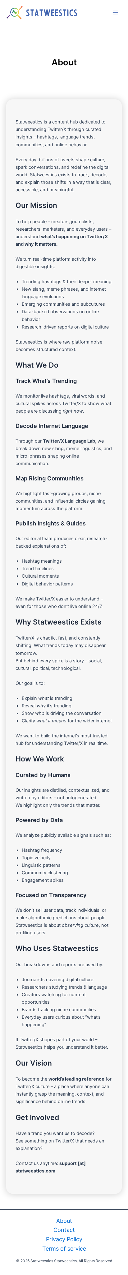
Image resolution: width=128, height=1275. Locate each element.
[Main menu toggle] (115, 12)
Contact (64, 1230)
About (64, 1220)
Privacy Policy (64, 1239)
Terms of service (64, 1248)
